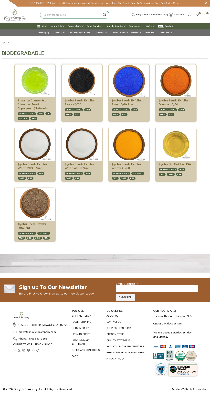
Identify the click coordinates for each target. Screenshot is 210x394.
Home (5, 43)
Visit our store (103, 3)
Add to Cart (40, 93)
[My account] (189, 14)
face (21, 238)
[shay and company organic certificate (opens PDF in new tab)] (87, 342)
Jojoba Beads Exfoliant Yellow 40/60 (128, 166)
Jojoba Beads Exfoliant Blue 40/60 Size (128, 102)
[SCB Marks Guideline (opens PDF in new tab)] (161, 369)
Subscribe (179, 14)
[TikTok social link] (37, 350)
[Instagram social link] (23, 350)
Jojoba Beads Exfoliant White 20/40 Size (34, 166)
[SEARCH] (105, 14)
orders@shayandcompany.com (72, 3)
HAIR (41, 114)
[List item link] (41, 324)
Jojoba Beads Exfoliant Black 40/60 (80, 102)
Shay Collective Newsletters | (152, 14)
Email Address (127, 284)
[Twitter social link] (19, 350)
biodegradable (27, 114)
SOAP (68, 114)
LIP (48, 114)
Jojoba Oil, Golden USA (174, 164)
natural (23, 118)
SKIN (34, 118)
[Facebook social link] (15, 350)
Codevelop (200, 389)
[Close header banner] (206, 3)
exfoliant (138, 173)
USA (77, 114)
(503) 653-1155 (41, 3)
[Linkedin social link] (33, 350)
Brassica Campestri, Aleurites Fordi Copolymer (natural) (32, 104)
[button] (189, 14)
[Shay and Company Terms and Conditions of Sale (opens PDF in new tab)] (87, 350)
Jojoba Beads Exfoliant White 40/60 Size (80, 166)
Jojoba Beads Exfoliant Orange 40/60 (174, 102)
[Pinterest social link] (28, 350)
